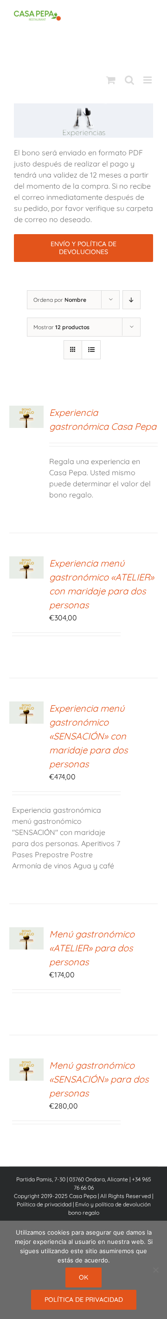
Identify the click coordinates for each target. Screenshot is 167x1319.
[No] (155, 1269)
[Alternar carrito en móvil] (111, 80)
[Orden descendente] (131, 299)
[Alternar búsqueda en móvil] (129, 80)
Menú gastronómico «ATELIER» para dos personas (92, 948)
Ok (83, 1277)
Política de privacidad (44, 1204)
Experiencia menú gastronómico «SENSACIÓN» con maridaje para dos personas (88, 736)
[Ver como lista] (91, 350)
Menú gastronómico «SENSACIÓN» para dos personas (98, 1079)
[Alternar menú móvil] (148, 80)
